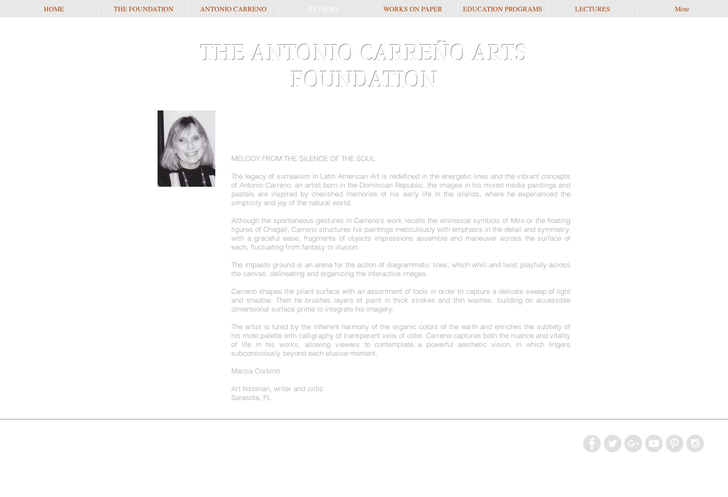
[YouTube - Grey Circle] (654, 443)
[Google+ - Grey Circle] (633, 443)
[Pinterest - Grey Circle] (674, 443)
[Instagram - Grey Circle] (695, 443)
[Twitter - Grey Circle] (612, 443)
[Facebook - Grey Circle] (592, 443)
